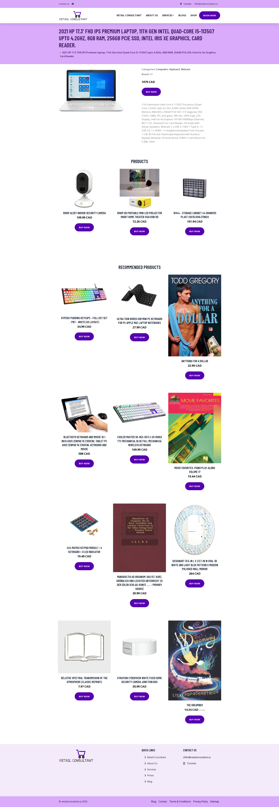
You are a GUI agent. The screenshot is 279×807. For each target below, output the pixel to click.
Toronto (187, 3)
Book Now (209, 15)
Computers (162, 69)
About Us (152, 763)
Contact (163, 801)
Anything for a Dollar (194, 361)
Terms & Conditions (180, 801)
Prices (150, 775)
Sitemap (214, 801)
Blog (149, 781)
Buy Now (151, 91)
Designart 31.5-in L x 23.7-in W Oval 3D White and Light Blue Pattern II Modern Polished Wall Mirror (194, 565)
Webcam (185, 69)
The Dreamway (195, 705)
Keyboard (174, 69)
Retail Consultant (129, 15)
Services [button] (167, 15)
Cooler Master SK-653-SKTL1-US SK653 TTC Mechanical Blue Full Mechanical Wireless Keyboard (139, 441)
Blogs (182, 15)
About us (152, 15)
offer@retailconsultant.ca (206, 3)
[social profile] (73, 4)
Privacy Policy (200, 801)
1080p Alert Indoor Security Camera (84, 213)
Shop (194, 15)
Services (151, 769)
